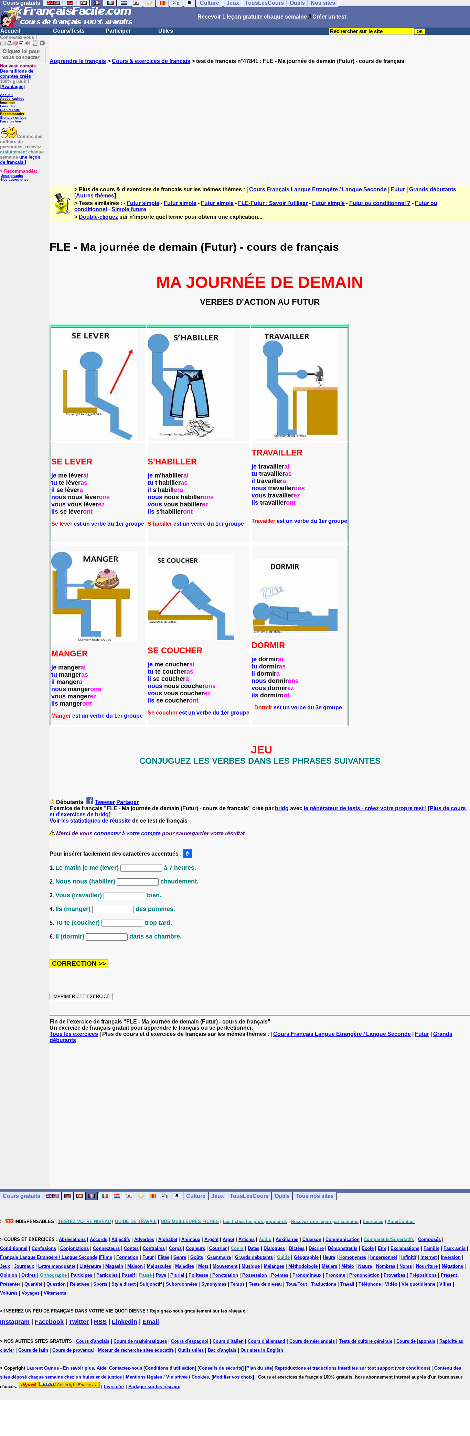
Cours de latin (33, 1350)
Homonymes (352, 1257)
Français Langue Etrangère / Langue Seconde (48, 1257)
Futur (398, 189)
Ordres (28, 1275)
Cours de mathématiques (140, 1341)
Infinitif (408, 1257)
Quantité (33, 1284)
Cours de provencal (73, 1350)
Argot (228, 1239)
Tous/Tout (296, 1284)
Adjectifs (120, 1239)
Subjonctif (151, 1284)
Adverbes (144, 1239)
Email (150, 1321)
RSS (100, 1321)
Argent (211, 1239)
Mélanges (274, 1266)
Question (56, 1284)
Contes (131, 1248)
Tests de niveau (265, 1284)
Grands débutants (432, 189)
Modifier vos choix (233, 1377)
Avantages (12, 86)
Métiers (329, 1266)
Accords (98, 1239)
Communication (342, 1239)
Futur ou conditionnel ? (379, 203)
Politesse (198, 1275)
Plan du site (10, 110)
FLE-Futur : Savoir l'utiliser (273, 203)
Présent (449, 1275)
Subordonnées (181, 1284)
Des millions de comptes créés (18, 71)
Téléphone (370, 1284)
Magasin (114, 1266)
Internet (428, 1257)
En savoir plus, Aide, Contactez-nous (102, 1368)
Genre (179, 1257)
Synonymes (213, 1284)
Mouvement (225, 1266)
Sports (100, 1284)
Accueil (10, 31)
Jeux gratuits (12, 176)
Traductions (323, 1284)
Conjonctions (74, 1248)
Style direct (123, 1284)
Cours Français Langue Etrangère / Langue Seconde (318, 189)
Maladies (184, 1266)
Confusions (44, 1248)
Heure (329, 1257)
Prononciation (364, 1275)
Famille (431, 1248)
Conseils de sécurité (220, 1368)
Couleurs (195, 1248)
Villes (445, 1284)
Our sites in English (262, 1350)
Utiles (165, 31)
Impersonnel (383, 1257)
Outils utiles (191, 1350)
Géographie (306, 1257)
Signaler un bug (13, 117)
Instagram (15, 1321)
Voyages (31, 1293)
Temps (238, 1284)
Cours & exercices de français (151, 61)
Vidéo (391, 1284)
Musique (251, 1266)
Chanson (311, 1239)
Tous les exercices (74, 1034)
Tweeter (105, 802)
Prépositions (423, 1275)
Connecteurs (106, 1248)
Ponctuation (225, 1275)
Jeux (217, 1196)
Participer (118, 31)
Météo (347, 1266)
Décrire (316, 1248)
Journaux (24, 1266)
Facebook (49, 1321)
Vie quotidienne (418, 1284)
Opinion (8, 1275)
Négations (452, 1266)
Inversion (451, 1257)
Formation (127, 1257)
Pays (161, 1275)
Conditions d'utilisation (170, 1368)
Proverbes (394, 1275)
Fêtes (163, 1257)
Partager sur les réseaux (154, 1386)
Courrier (218, 1248)
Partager (127, 802)
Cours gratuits (21, 1196)
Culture (195, 1196)
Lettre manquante (56, 1266)
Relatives (79, 1284)
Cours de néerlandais (312, 1341)
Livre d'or (8, 106)
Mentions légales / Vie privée (157, 1377)
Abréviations (72, 1239)
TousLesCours (249, 1196)
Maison (135, 1266)
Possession (254, 1275)
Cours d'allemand (266, 1341)
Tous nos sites (315, 1196)
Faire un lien (10, 121)
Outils (282, 1196)
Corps (175, 1248)
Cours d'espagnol (190, 1341)
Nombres (385, 1266)
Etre (382, 1248)
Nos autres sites (15, 179)
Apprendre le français (78, 61)
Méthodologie (303, 1266)
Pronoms (335, 1275)
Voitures (9, 1293)
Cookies (200, 1377)
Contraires (154, 1248)
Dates (253, 1248)
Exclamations (405, 1248)
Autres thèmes (95, 196)
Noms (405, 1266)
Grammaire (219, 1257)
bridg (282, 808)
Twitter (79, 1321)
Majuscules (159, 1266)
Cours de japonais (415, 1341)
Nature (365, 1266)
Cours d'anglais (92, 1341)
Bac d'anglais (222, 1350)
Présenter (10, 1284)
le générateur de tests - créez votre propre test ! (365, 808)
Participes (81, 1275)
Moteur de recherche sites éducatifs (136, 1350)
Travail (347, 1284)
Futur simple (143, 203)
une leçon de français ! (20, 159)
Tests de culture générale (365, 1341)
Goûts (196, 1257)
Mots (203, 1266)
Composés (429, 1239)
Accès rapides (12, 98)
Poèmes (279, 1275)
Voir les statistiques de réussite (90, 821)
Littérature (90, 1266)
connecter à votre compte (127, 833)
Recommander (12, 114)
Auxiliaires (287, 1239)
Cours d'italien (228, 1341)
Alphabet (167, 1239)
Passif (128, 1275)
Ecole (368, 1248)
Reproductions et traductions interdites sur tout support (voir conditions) (352, 1368)
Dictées (297, 1248)
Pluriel (177, 1275)
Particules (107, 1275)
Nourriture (427, 1266)
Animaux (190, 1239)
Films (106, 1257)
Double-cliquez (98, 217)
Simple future (128, 209)
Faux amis (455, 1248)
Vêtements (55, 1293)
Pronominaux (306, 1275)
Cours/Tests (69, 31)
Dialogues (274, 1248)
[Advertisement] (259, 119)
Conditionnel (14, 1248)
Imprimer (7, 102)
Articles (246, 1239)
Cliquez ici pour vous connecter (21, 54)
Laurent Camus (42, 1368)
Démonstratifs (342, 1248)
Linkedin (124, 1321)
